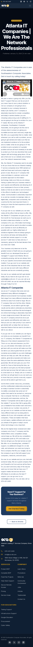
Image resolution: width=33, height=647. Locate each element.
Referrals (21, 577)
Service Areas (5, 595)
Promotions (21, 573)
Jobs (19, 587)
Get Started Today (17, 509)
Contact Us (21, 599)
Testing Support (6, 609)
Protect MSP (5, 569)
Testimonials (22, 595)
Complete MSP (6, 573)
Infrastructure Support (8, 613)
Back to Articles (17, 521)
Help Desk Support (7, 581)
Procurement (5, 621)
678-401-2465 (9, 551)
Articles (20, 591)
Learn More (22, 569)
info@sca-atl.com (10, 554)
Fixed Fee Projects (7, 577)
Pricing (3, 591)
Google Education (7, 617)
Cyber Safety (5, 625)
